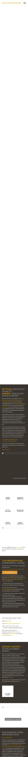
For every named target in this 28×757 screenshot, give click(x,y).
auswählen (10, 677)
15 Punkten (15, 403)
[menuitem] (24, 3)
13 (17, 541)
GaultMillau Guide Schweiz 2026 (10, 439)
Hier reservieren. (6, 449)
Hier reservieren (10, 572)
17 (22, 541)
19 (24, 541)
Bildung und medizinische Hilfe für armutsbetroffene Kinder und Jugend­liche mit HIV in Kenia (14, 746)
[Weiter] (23, 535)
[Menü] (24, 3)
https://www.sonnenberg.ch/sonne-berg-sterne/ (13, 569)
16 (20, 541)
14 (18, 541)
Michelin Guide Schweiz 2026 (9, 441)
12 (16, 541)
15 (19, 541)
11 (15, 541)
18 (23, 541)
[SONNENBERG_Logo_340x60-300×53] (11, 3)
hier (19, 681)
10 (14, 541)
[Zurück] (5, 535)
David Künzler (19, 547)
